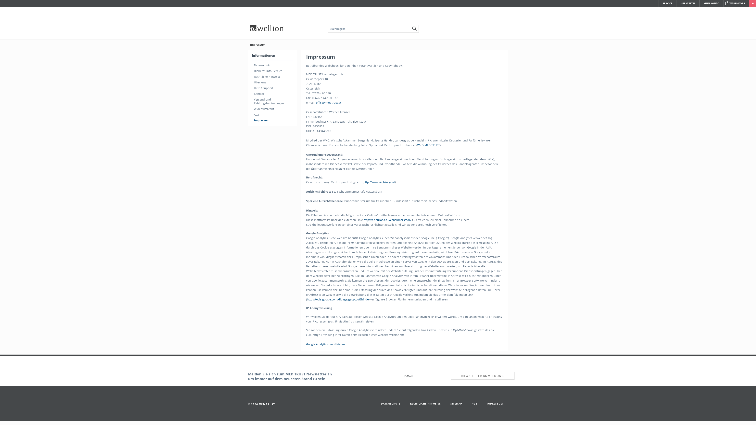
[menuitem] (373, 29)
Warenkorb (737, 3)
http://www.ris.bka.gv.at (379, 182)
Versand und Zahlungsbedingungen (269, 101)
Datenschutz (262, 65)
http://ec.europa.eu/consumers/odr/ (387, 220)
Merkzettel (687, 3)
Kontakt (259, 94)
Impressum (262, 120)
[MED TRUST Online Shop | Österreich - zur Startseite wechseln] (267, 30)
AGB (256, 114)
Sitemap (456, 403)
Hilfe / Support (263, 88)
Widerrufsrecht (264, 109)
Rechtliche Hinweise (267, 77)
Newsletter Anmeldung (482, 376)
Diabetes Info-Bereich (268, 71)
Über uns (260, 82)
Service (667, 3)
